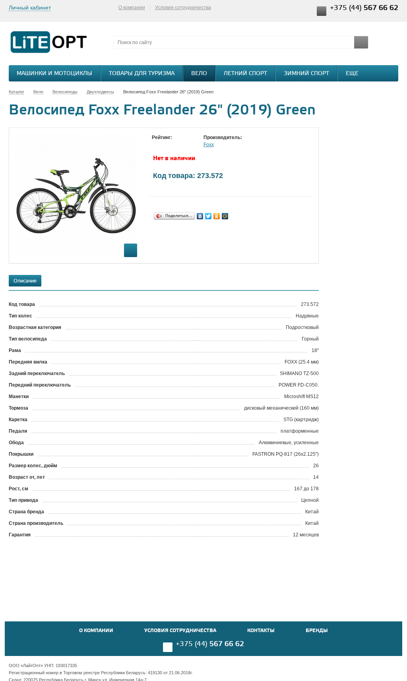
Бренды (317, 631)
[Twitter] (208, 216)
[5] (188, 145)
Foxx (209, 144)
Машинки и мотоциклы (54, 73)
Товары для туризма (141, 73)
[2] (164, 145)
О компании (131, 7)
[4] (180, 145)
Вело (199, 73)
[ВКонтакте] (200, 216)
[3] (172, 145)
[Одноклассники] (217, 216)
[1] (156, 145)
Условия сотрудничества (183, 7)
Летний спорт (245, 73)
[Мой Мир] (225, 216)
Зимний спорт (306, 73)
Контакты (261, 631)
